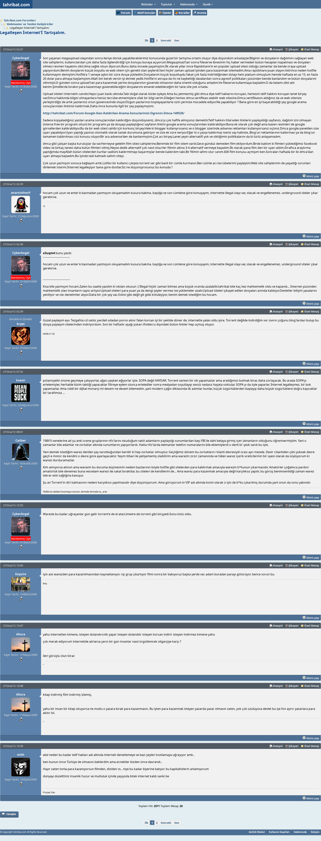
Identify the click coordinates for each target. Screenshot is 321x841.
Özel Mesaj (311, 49)
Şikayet (293, 49)
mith (20, 755)
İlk (146, 40)
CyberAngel (20, 58)
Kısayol (278, 49)
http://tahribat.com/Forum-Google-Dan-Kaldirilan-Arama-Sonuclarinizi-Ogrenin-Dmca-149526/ (113, 113)
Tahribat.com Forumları (20, 20)
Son (176, 40)
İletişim (315, 831)
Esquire (20, 574)
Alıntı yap (312, 176)
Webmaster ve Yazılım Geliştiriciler (30, 24)
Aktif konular (146, 12)
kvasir (20, 380)
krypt (21, 324)
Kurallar (184, 12)
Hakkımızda (300, 831)
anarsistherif (20, 193)
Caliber (20, 440)
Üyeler (167, 12)
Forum (125, 12)
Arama (201, 12)
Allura (20, 634)
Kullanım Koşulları (279, 831)
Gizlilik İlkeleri (257, 831)
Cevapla (11, 814)
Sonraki (166, 40)
